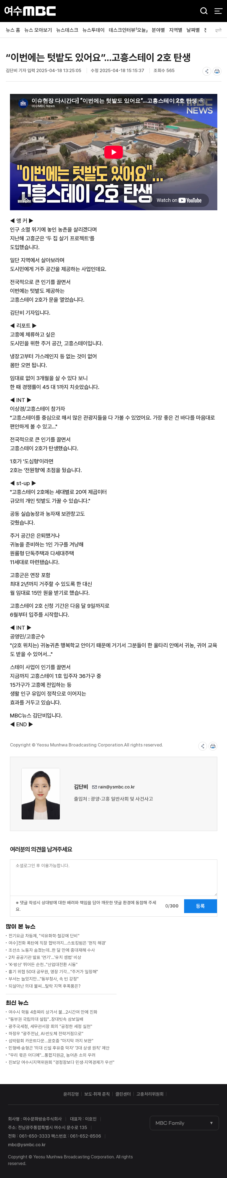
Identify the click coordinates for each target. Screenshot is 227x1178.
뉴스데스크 (67, 30)
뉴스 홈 (13, 30)
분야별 (158, 30)
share (206, 71)
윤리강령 (71, 1094)
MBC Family (170, 1123)
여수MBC (30, 11)
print (217, 71)
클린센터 (123, 1094)
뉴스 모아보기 (38, 30)
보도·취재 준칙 (97, 1094)
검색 (202, 11)
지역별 (175, 30)
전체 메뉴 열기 (219, 11)
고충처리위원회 (150, 1094)
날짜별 (193, 30)
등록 (200, 906)
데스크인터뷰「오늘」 (128, 30)
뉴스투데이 (93, 30)
